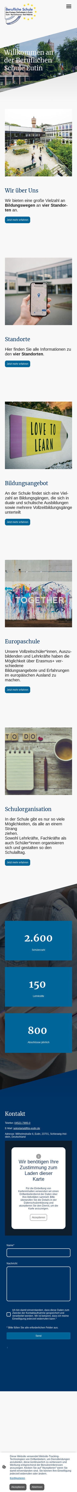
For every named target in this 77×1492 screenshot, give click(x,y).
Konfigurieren (17, 1478)
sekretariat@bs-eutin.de (26, 1128)
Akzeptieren (38, 1217)
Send (38, 1335)
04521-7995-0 (22, 1123)
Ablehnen (37, 1487)
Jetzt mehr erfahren (17, 219)
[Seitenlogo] (21, 14)
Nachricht (12, 1263)
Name (10, 1245)
